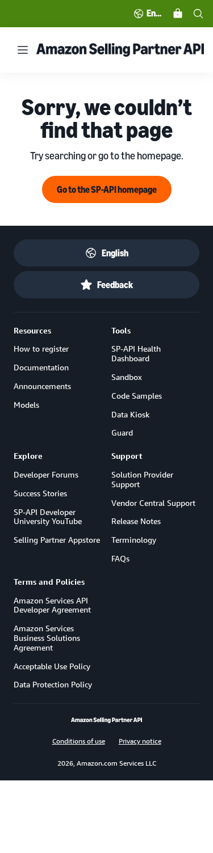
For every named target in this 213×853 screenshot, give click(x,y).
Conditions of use (78, 741)
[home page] (106, 720)
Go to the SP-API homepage (107, 189)
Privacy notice (140, 741)
